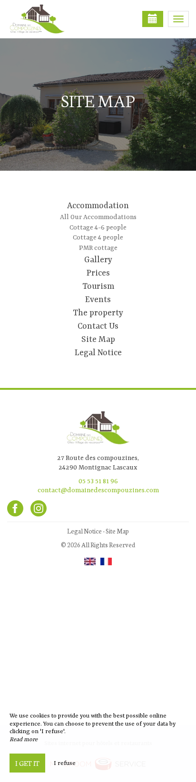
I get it (27, 763)
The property (98, 313)
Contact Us (98, 326)
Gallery (98, 260)
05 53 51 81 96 (98, 481)
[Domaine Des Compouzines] (54, 19)
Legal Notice (98, 353)
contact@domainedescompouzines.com (98, 490)
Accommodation (98, 206)
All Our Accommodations (98, 217)
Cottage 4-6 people (98, 227)
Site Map (98, 339)
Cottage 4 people (98, 237)
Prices (98, 273)
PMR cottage (98, 248)
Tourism (98, 286)
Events (98, 299)
